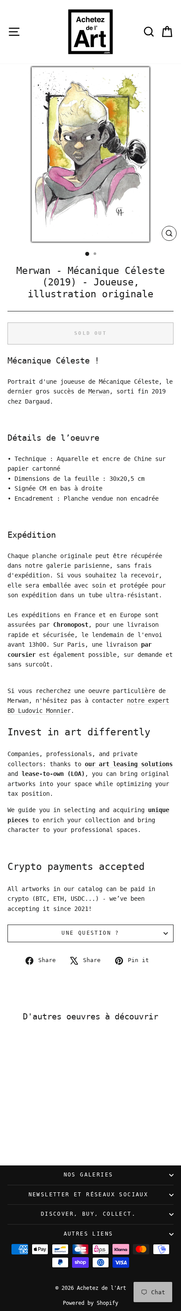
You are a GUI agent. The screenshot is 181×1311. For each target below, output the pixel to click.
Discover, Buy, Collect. (88, 1214)
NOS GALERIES (88, 1175)
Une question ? (90, 933)
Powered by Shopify (90, 1303)
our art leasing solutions (129, 764)
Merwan (98, 391)
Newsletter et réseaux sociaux (88, 1194)
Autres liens (88, 1234)
